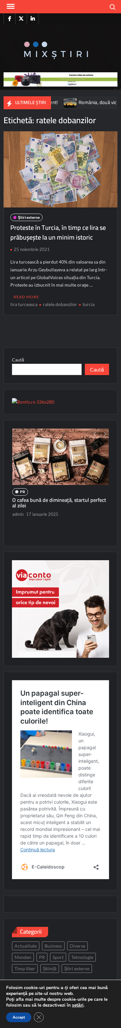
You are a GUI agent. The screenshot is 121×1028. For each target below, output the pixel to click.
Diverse (77, 946)
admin (18, 514)
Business (53, 946)
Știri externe (29, 217)
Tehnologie (82, 957)
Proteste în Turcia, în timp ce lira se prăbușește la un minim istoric (58, 232)
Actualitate (26, 946)
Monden (23, 957)
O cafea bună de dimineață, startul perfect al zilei (59, 503)
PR (22, 491)
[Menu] (10, 6)
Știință (49, 968)
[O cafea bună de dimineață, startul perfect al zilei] (60, 457)
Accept (19, 1017)
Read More (26, 296)
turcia (89, 304)
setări (78, 1005)
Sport (58, 957)
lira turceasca (23, 304)
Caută (18, 359)
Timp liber (25, 968)
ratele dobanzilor (60, 304)
